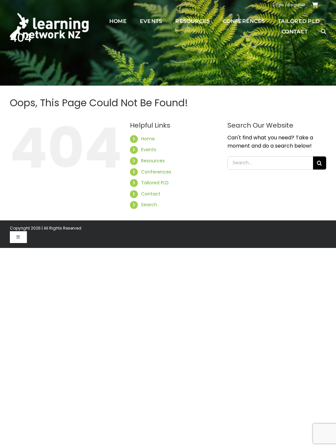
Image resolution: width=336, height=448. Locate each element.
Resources (153, 160)
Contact (150, 194)
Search (149, 204)
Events (148, 149)
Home (148, 138)
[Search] (323, 31)
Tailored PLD (155, 182)
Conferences (156, 172)
